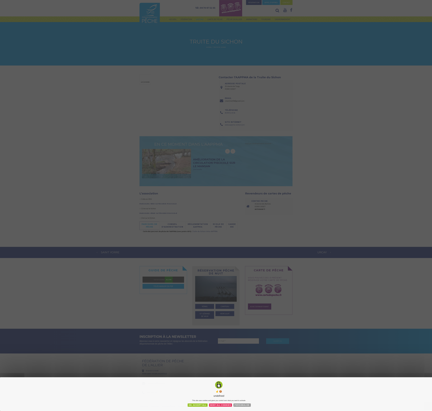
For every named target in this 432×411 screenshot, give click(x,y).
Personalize (242, 405)
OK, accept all (197, 405)
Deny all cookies (220, 405)
